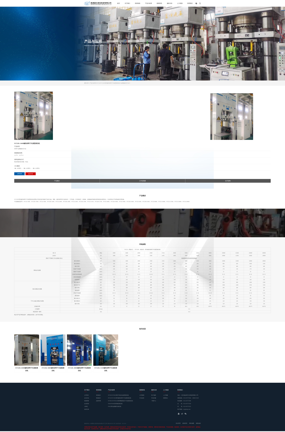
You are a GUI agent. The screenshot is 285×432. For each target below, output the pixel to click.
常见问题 (153, 394)
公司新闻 (141, 392)
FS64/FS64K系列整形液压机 (115, 400)
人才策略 (165, 392)
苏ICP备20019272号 (110, 420)
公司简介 (86, 392)
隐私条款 (198, 420)
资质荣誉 (86, 397)
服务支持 (169, 3)
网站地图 (191, 420)
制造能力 (98, 394)
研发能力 (98, 392)
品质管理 (98, 397)
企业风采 (86, 400)
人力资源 (180, 3)
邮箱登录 (185, 420)
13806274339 (195, 394)
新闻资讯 (159, 3)
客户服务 (153, 392)
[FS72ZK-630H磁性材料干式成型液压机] (26, 350)
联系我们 (190, 3)
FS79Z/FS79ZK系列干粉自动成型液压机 (118, 392)
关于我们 (127, 3)
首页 (118, 3)
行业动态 (141, 394)
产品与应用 (148, 3)
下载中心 (153, 397)
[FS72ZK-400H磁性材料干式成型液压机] (79, 350)
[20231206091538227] (33, 115)
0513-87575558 (187, 400)
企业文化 (86, 394)
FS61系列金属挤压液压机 (114, 403)
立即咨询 (19, 173)
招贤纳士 (165, 394)
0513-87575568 (187, 394)
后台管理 (178, 420)
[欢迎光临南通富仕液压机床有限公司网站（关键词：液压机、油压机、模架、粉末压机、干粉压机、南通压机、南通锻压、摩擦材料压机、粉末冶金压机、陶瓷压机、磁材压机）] (97, 3)
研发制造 (137, 3)
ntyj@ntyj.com (186, 406)
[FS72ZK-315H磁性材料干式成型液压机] (105, 350)
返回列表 (30, 173)
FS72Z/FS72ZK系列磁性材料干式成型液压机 (108, 83)
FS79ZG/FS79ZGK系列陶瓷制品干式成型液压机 (120, 397)
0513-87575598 (187, 397)
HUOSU (124, 420)
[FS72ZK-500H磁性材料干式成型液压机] (53, 350)
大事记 (86, 403)
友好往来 (86, 406)
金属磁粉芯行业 (125, 83)
